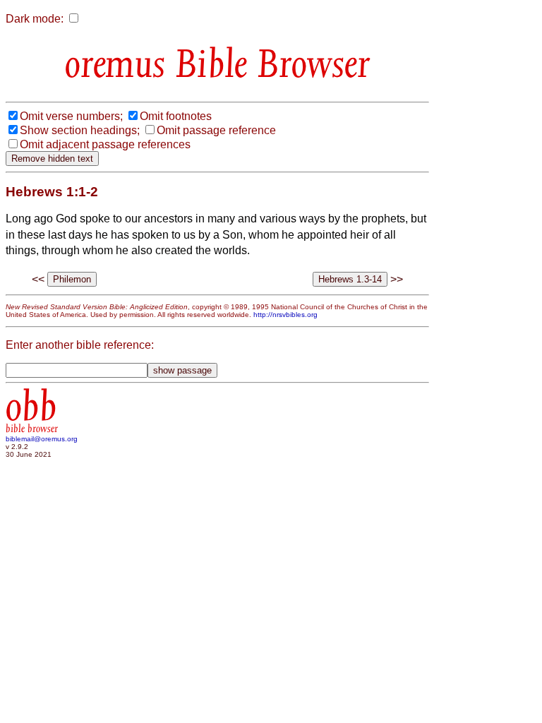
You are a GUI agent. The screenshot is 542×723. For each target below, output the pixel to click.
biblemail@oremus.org (42, 439)
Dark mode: (35, 19)
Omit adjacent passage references (105, 144)
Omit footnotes (176, 116)
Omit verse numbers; (71, 116)
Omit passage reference (216, 130)
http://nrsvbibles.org (285, 314)
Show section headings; (80, 130)
